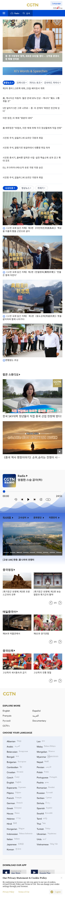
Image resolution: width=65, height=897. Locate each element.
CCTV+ (6, 725)
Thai (41, 823)
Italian (13, 839)
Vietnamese (47, 844)
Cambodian (14, 767)
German (15, 803)
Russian (45, 792)
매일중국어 (9, 611)
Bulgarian (16, 761)
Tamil (42, 818)
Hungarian (15, 828)
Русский (7, 720)
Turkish (43, 828)
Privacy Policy (8, 892)
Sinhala (43, 803)
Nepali (43, 761)
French (14, 797)
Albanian (14, 741)
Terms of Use (23, 892)
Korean (14, 849)
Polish (43, 772)
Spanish (44, 808)
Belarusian (17, 751)
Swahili (45, 813)
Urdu (41, 839)
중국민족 (8, 650)
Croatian (15, 772)
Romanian (46, 787)
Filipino (14, 792)
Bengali (13, 756)
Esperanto (16, 787)
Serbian (44, 797)
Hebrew (14, 818)
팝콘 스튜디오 (11, 374)
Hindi (12, 823)
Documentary (39, 720)
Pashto (43, 782)
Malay (46, 746)
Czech (13, 777)
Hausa (13, 813)
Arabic (13, 746)
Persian (44, 767)
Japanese (15, 844)
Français (7, 715)
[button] (6, 552)
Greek (14, 808)
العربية (35, 715)
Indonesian (19, 833)
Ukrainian (46, 833)
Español (36, 710)
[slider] (4, 491)
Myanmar (47, 756)
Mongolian (46, 751)
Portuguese (47, 777)
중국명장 (8, 569)
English (6, 710)
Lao (41, 741)
